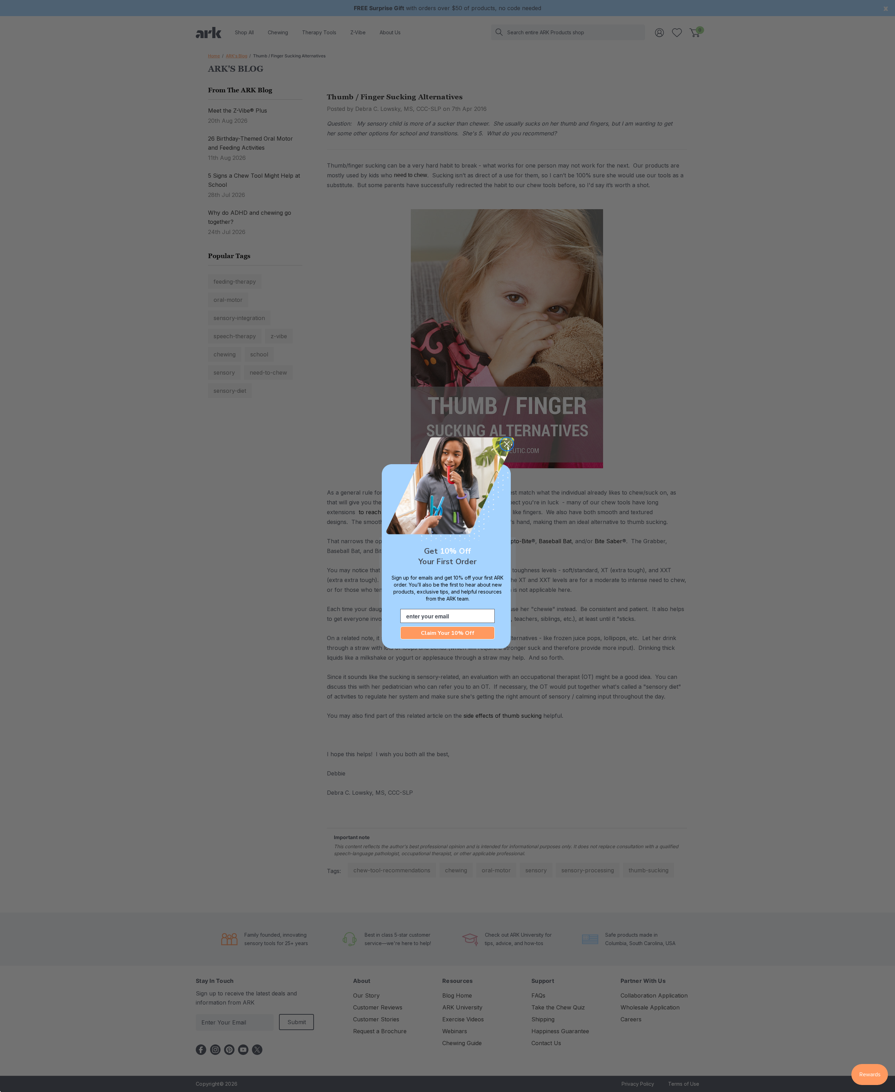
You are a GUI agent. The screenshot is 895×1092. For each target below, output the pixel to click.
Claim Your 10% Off (447, 633)
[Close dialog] (507, 444)
